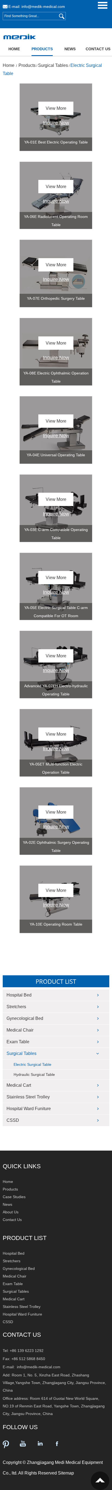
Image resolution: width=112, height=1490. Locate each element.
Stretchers (16, 1006)
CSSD (13, 1120)
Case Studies (14, 1197)
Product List (56, 981)
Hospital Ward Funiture (29, 1108)
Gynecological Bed (25, 1018)
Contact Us (98, 49)
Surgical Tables (53, 65)
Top (100, 1481)
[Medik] (16, 37)
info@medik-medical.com (43, 6)
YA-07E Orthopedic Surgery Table (56, 298)
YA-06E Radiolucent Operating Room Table (56, 220)
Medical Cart (19, 1085)
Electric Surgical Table (32, 1064)
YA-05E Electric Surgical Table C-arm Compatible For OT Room (56, 611)
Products (42, 49)
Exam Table (18, 1041)
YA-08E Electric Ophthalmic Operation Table (56, 377)
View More (56, 108)
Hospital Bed (19, 995)
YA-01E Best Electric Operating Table (56, 142)
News (70, 49)
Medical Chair (20, 1030)
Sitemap (66, 1473)
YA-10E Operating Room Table (56, 924)
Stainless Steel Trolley (28, 1097)
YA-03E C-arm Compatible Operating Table (56, 533)
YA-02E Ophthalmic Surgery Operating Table (56, 846)
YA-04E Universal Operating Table (56, 455)
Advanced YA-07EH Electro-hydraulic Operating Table (56, 690)
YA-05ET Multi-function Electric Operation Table (55, 768)
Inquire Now (56, 123)
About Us (10, 1212)
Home (14, 49)
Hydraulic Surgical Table (34, 1074)
